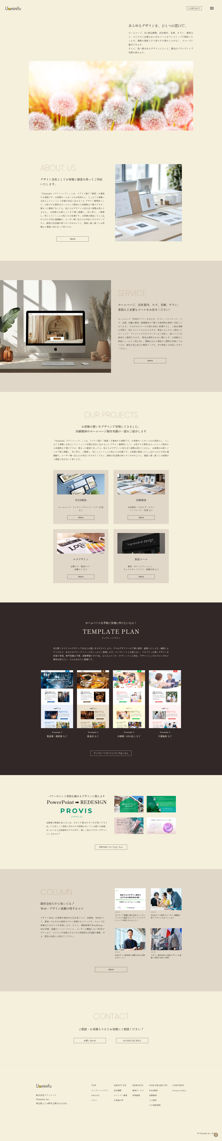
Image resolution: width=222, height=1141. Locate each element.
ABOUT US (120, 1085)
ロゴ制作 (153, 1100)
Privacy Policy (179, 1090)
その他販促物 (155, 1105)
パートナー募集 (120, 1095)
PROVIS (95, 1095)
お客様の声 (118, 1100)
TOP (93, 1085)
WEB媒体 (153, 1090)
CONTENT (178, 1085)
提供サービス (138, 1090)
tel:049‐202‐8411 (132, 1040)
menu (211, 8)
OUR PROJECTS (158, 1085)
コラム (94, 1100)
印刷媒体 (153, 1095)
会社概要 (117, 1090)
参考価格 (136, 1095)
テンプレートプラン (100, 1090)
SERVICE (137, 1085)
